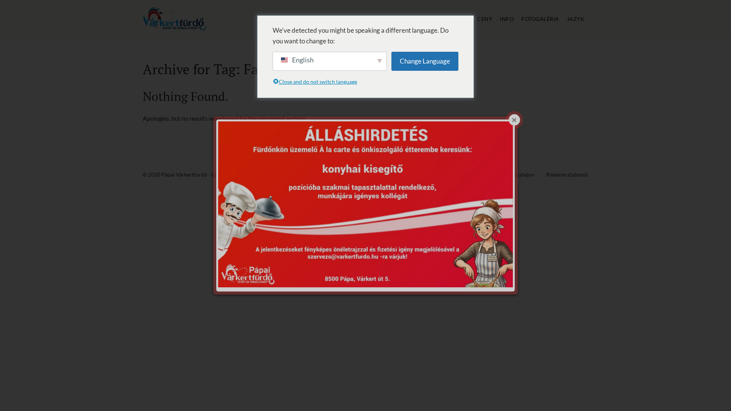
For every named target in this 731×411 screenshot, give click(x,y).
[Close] (514, 120)
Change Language (425, 61)
